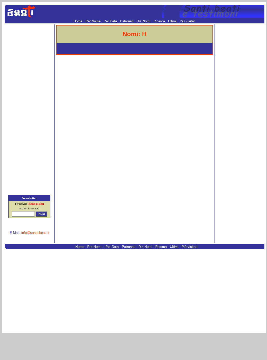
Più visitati (188, 21)
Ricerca (159, 21)
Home (78, 21)
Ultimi (173, 21)
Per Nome (93, 21)
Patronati (127, 21)
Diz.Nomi (144, 21)
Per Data (111, 21)
